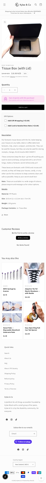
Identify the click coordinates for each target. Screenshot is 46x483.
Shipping (12, 76)
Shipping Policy (10, 373)
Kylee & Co (19, 480)
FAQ (5, 363)
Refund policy (9, 379)
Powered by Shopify (28, 480)
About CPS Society (11, 368)
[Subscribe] (34, 433)
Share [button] (6, 215)
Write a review (23, 238)
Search (6, 353)
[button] (4, 4)
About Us (7, 358)
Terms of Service (10, 389)
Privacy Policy (9, 384)
